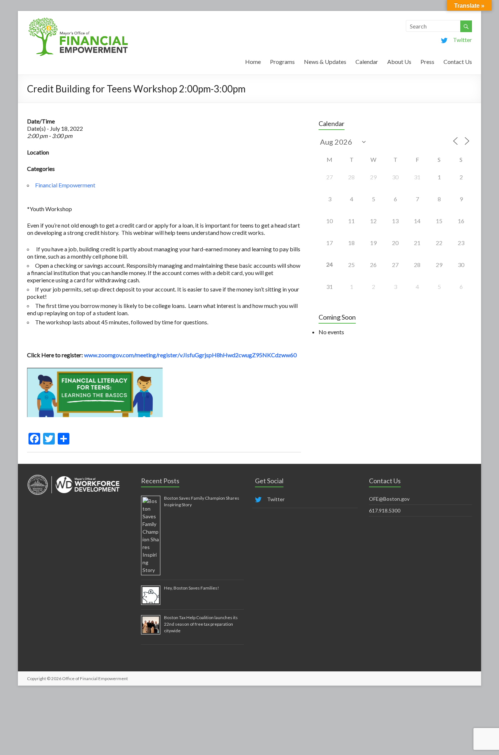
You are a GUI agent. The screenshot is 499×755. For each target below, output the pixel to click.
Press (427, 61)
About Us (399, 61)
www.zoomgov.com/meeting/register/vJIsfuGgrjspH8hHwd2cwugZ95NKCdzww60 (190, 354)
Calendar (366, 61)
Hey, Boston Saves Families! (191, 588)
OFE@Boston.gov (389, 499)
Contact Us (457, 61)
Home (253, 61)
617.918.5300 (384, 510)
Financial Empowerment (65, 185)
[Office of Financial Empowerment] (78, 19)
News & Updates (325, 61)
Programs (282, 61)
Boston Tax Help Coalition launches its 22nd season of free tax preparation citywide (201, 624)
